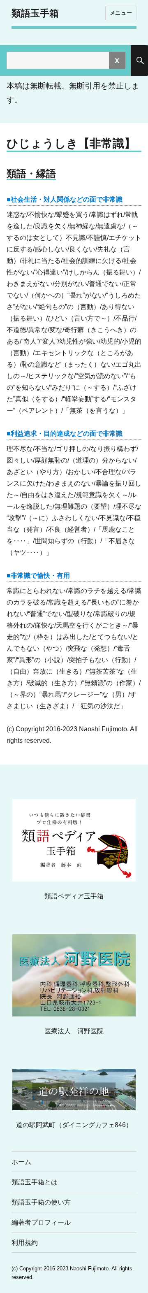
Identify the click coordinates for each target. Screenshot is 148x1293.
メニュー (121, 12)
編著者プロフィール (41, 1222)
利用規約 (25, 1242)
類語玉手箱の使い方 (41, 1202)
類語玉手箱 (35, 13)
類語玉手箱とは (35, 1182)
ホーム (21, 1162)
